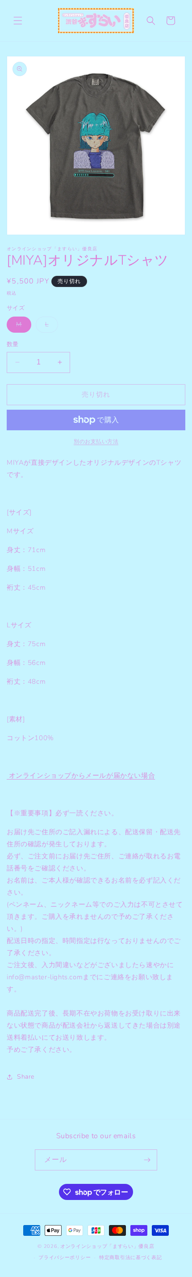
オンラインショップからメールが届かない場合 (81, 775)
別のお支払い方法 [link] (96, 441)
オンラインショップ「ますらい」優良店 (107, 1246)
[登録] (147, 1159)
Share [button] (25, 1076)
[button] (18, 20)
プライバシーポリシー (64, 1257)
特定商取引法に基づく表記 (130, 1257)
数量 (13, 344)
